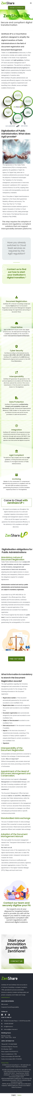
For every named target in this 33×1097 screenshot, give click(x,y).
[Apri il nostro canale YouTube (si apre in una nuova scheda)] (9, 1014)
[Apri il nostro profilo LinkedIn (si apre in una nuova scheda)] (2, 1015)
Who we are (4, 1004)
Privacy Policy (5, 1062)
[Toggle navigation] (31, 3)
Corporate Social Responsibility (10, 1007)
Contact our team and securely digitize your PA (16, 904)
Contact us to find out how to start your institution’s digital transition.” (16, 273)
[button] (16, 7)
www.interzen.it (5, 997)
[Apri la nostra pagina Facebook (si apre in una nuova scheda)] (5, 1015)
